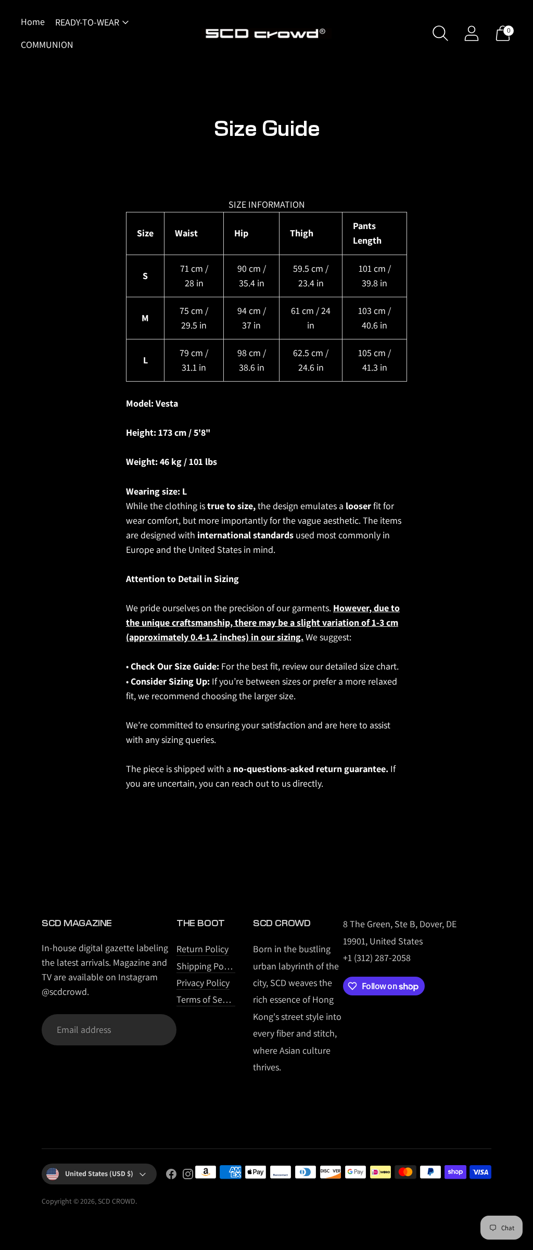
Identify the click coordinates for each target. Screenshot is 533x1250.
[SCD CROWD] (266, 33)
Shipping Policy (206, 966)
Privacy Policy (203, 983)
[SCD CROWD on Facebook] (171, 1176)
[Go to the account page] (471, 33)
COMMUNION (47, 44)
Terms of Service (208, 999)
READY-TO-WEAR (87, 22)
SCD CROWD (116, 1201)
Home (33, 22)
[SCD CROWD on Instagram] (188, 1176)
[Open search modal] (440, 33)
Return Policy (202, 949)
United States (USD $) (99, 1173)
